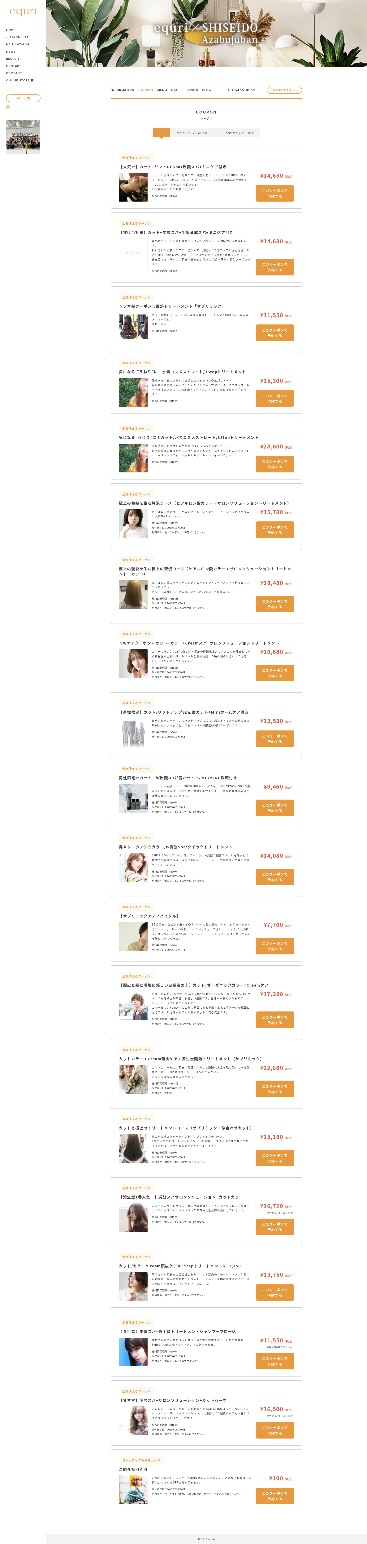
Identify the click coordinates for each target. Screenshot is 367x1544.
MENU (162, 90)
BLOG (206, 90)
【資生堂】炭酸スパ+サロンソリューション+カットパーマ (173, 1400)
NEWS (10, 51)
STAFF (176, 90)
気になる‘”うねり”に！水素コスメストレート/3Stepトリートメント (182, 371)
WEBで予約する (284, 90)
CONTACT (13, 66)
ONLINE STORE (18, 80)
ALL (161, 133)
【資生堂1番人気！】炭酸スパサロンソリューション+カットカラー (181, 1197)
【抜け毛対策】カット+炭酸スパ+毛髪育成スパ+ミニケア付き (176, 232)
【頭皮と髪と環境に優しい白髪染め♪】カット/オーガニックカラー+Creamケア (194, 985)
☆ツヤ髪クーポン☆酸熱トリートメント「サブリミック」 (172, 306)
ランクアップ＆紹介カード (195, 133)
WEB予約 (23, 98)
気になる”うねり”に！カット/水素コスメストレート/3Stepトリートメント (189, 437)
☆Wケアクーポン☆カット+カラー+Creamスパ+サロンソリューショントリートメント (199, 643)
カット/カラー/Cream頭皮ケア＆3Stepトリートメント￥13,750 (180, 1266)
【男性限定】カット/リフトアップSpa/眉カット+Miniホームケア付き (184, 712)
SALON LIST (19, 37)
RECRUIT (13, 58)
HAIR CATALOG (18, 44)
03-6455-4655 (241, 90)
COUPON (145, 90)
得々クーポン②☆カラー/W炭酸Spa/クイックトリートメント (176, 847)
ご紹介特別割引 (133, 1469)
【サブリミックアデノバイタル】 (149, 916)
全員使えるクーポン (240, 133)
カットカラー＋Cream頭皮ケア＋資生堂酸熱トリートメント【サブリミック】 (191, 1058)
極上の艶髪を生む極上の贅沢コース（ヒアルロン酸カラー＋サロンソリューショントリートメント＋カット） (205, 571)
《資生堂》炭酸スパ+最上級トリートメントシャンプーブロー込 (177, 1331)
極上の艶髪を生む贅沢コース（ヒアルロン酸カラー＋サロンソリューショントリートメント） (205, 503)
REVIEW (192, 90)
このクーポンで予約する (275, 193)
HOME (11, 30)
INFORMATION (123, 90)
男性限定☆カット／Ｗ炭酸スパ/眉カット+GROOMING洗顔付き (178, 777)
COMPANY (14, 73)
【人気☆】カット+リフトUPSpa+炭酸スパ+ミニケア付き (173, 166)
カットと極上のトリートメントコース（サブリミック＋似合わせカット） (186, 1128)
